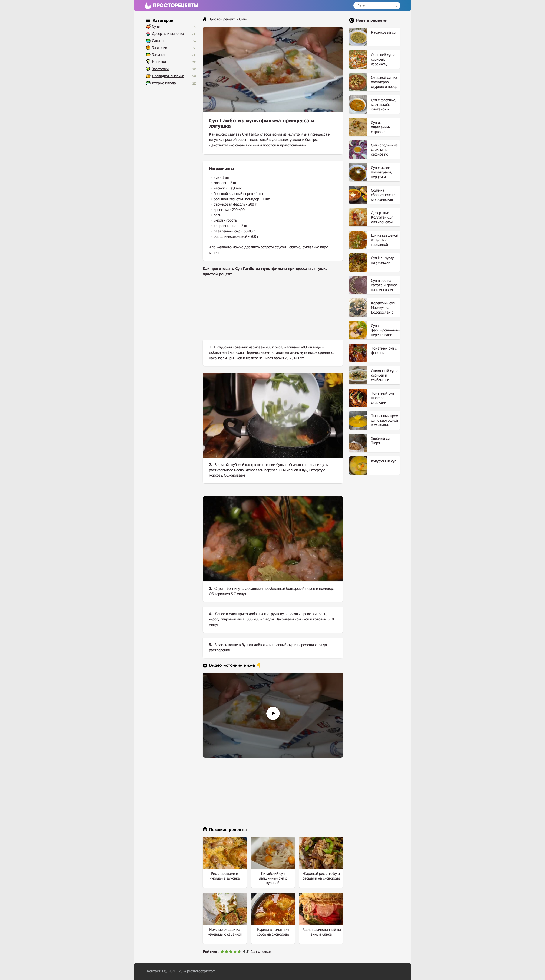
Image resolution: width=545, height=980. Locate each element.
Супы (156, 26)
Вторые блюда (164, 83)
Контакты (155, 971)
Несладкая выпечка (168, 76)
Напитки (159, 62)
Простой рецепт (221, 19)
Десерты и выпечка (168, 34)
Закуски (158, 55)
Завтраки (159, 48)
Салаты (158, 41)
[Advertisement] (273, 312)
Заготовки (160, 69)
